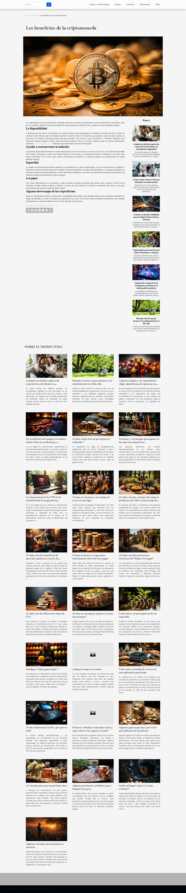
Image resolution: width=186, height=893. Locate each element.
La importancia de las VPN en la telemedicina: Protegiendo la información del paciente (43, 500)
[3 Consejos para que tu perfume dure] (46, 771)
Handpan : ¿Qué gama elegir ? (42, 669)
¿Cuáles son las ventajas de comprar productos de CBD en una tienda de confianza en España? (139, 500)
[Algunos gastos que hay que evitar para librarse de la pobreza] (139, 713)
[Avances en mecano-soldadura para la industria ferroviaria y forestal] (146, 204)
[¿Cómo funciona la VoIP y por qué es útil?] (46, 713)
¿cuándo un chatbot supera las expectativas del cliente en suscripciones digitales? (146, 146)
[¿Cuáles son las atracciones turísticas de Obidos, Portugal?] (139, 540)
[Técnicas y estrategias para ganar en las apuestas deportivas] (139, 424)
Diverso (118, 4)
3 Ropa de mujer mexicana (86, 669)
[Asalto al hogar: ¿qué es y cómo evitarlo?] (139, 771)
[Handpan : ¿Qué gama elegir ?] (46, 654)
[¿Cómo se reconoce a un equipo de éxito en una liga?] (93, 482)
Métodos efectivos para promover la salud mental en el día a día (146, 321)
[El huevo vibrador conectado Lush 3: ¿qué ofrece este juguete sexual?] (93, 713)
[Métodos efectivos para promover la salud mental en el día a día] (146, 308)
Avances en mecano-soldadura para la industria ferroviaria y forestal (146, 217)
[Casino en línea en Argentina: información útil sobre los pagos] (93, 540)
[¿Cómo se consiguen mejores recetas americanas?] (93, 599)
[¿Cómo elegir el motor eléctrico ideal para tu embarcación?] (146, 169)
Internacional (145, 4)
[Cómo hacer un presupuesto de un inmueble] (139, 599)
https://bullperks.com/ (43, 144)
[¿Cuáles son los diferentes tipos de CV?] (46, 599)
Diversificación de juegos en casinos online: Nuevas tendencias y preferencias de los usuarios (46, 442)
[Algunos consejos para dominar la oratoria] (46, 829)
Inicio (25, 15)
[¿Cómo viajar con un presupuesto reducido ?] (93, 424)
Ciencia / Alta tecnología (99, 4)
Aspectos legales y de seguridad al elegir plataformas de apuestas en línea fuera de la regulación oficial (137, 384)
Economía (130, 4)
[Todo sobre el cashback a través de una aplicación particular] (139, 654)
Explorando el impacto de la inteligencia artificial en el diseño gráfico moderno (146, 285)
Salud (157, 4)
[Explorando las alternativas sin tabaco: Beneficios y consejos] (146, 239)
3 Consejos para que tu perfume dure (46, 785)
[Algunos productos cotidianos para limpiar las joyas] (93, 771)
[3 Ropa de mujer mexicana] (93, 654)
